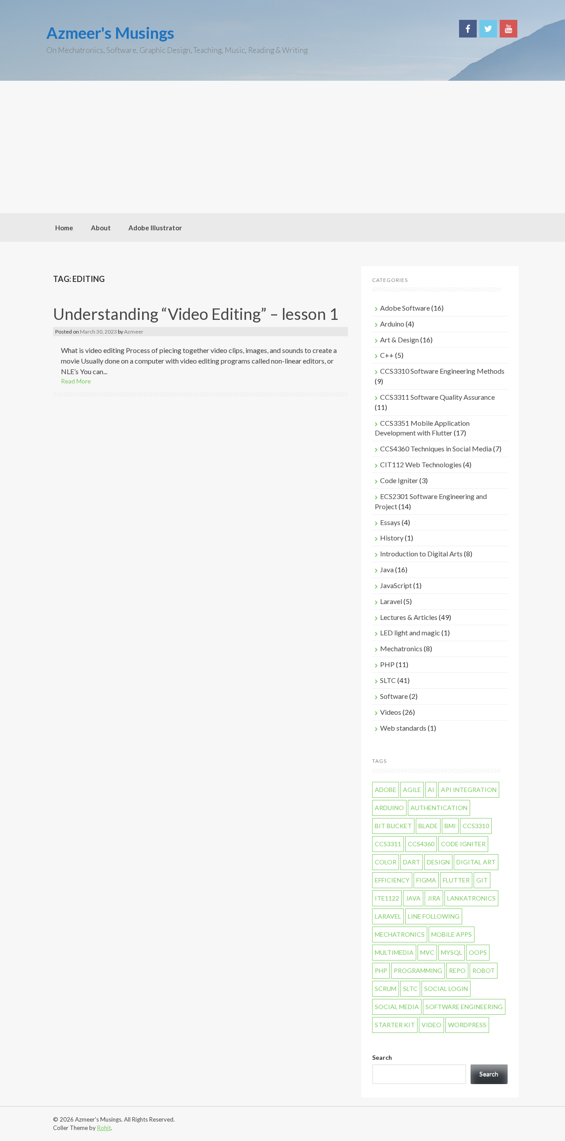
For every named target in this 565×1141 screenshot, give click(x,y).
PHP (387, 664)
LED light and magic (410, 632)
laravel (388, 916)
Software (394, 696)
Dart (411, 862)
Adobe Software (405, 308)
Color (385, 862)
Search (382, 1057)
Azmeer (133, 331)
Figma (426, 880)
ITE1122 (387, 898)
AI (431, 789)
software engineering (464, 1006)
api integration (469, 789)
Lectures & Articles (408, 617)
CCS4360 (421, 844)
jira (434, 898)
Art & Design (399, 339)
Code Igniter (399, 480)
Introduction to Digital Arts (421, 553)
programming (418, 970)
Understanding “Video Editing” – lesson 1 (196, 313)
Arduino (392, 323)
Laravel (391, 601)
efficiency (392, 880)
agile (412, 789)
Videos (390, 712)
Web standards (403, 728)
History (391, 537)
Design (438, 862)
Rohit (104, 1127)
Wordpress (467, 1024)
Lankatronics (471, 898)
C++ (387, 355)
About (101, 228)
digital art (476, 862)
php (381, 970)
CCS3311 (388, 844)
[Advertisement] (282, 147)
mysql (451, 952)
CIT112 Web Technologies (421, 464)
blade (428, 825)
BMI (450, 825)
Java (387, 569)
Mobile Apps (451, 934)
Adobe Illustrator (155, 228)
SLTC (388, 680)
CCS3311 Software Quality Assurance (437, 397)
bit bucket (393, 825)
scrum (385, 988)
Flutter (456, 880)
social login (446, 988)
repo (457, 970)
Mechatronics (401, 648)
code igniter (463, 844)
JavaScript (396, 585)
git (482, 880)
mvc (427, 952)
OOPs (478, 952)
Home (64, 228)
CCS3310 (476, 825)
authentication (439, 807)
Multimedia (394, 952)
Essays (390, 522)
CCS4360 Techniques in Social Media (436, 448)
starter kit (395, 1024)
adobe (385, 789)
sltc (410, 988)
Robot (483, 970)
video (431, 1024)
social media (397, 1006)
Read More (76, 381)
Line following (434, 916)
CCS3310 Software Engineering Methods (442, 371)
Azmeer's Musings (110, 32)
